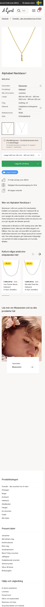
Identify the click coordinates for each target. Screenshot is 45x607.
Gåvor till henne (7, 567)
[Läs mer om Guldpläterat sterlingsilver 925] (41, 108)
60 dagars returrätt (29, 3)
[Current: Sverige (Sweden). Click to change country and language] (39, 3)
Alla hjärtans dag (8, 539)
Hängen (5, 507)
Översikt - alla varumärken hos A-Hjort (27, 19)
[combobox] (24, 11)
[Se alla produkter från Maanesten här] (41, 86)
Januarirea (5, 535)
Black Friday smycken (10, 553)
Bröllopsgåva (6, 571)
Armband (5, 497)
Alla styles (5, 518)
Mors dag (5, 546)
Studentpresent (7, 550)
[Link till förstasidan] (8, 11)
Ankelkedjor (6, 504)
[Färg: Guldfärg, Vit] (8, 128)
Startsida (5, 19)
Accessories (6, 511)
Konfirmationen (7, 542)
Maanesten (23, 86)
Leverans (5, 592)
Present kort (6, 595)
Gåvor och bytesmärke (10, 599)
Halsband (22, 89)
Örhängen (5, 490)
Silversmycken (7, 564)
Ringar (4, 493)
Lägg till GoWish (11, 172)
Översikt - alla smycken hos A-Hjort (15, 486)
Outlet (4, 515)
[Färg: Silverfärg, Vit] (22, 128)
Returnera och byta (9, 602)
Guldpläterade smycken (11, 560)
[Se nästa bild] (39, 254)
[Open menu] (33, 10)
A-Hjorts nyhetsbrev (9, 588)
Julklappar (5, 557)
